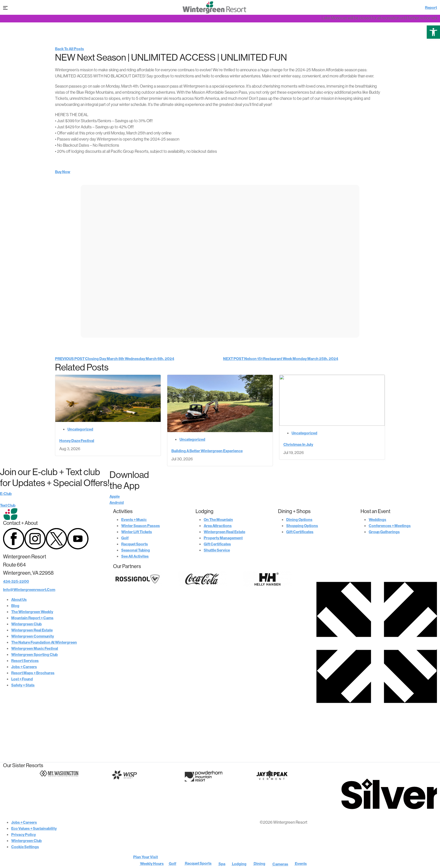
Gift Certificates (217, 544)
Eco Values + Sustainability (34, 828)
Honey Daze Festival (76, 440)
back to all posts (69, 48)
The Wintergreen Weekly (32, 611)
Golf (125, 537)
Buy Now (62, 171)
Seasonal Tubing (135, 550)
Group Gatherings (384, 531)
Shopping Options (302, 525)
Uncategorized (80, 429)
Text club (8, 505)
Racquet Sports (134, 544)
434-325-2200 (16, 581)
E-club (6, 493)
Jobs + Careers (24, 666)
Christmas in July (298, 444)
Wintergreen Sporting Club (34, 654)
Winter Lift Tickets (136, 531)
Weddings (377, 519)
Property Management (223, 537)
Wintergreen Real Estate (32, 630)
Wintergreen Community (32, 636)
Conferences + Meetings (390, 525)
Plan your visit (145, 857)
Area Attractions (218, 525)
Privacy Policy (23, 834)
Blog (15, 605)
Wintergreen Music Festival (34, 648)
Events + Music (134, 519)
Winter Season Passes (140, 525)
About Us (19, 599)
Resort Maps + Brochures (32, 672)
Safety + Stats (23, 685)
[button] (433, 32)
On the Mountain (218, 519)
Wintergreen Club (26, 624)
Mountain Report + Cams (32, 617)
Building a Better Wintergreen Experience (207, 450)
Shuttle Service (217, 550)
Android (116, 502)
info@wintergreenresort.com (29, 589)
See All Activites (135, 556)
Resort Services (25, 660)
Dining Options (299, 519)
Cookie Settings (25, 846)
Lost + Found (22, 679)
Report (431, 7)
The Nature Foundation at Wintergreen (44, 642)
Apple (114, 496)
